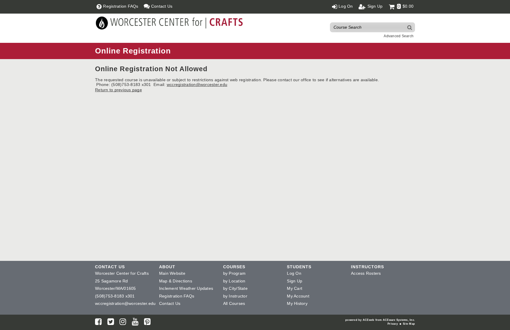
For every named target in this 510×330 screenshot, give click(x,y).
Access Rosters (366, 273)
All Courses (234, 303)
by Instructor (235, 296)
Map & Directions (175, 281)
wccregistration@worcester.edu (197, 84)
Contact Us (170, 303)
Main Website (172, 273)
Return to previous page (118, 89)
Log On (294, 273)
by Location (234, 281)
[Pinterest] (147, 323)
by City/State (235, 288)
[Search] (410, 27)
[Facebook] (98, 323)
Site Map (409, 323)
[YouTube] (135, 323)
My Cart (294, 288)
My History (297, 303)
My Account (298, 296)
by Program (234, 273)
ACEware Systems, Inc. (399, 319)
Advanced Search (398, 36)
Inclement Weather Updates (186, 288)
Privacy (393, 323)
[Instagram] (123, 323)
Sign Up (294, 281)
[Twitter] (110, 323)
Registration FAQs (176, 296)
